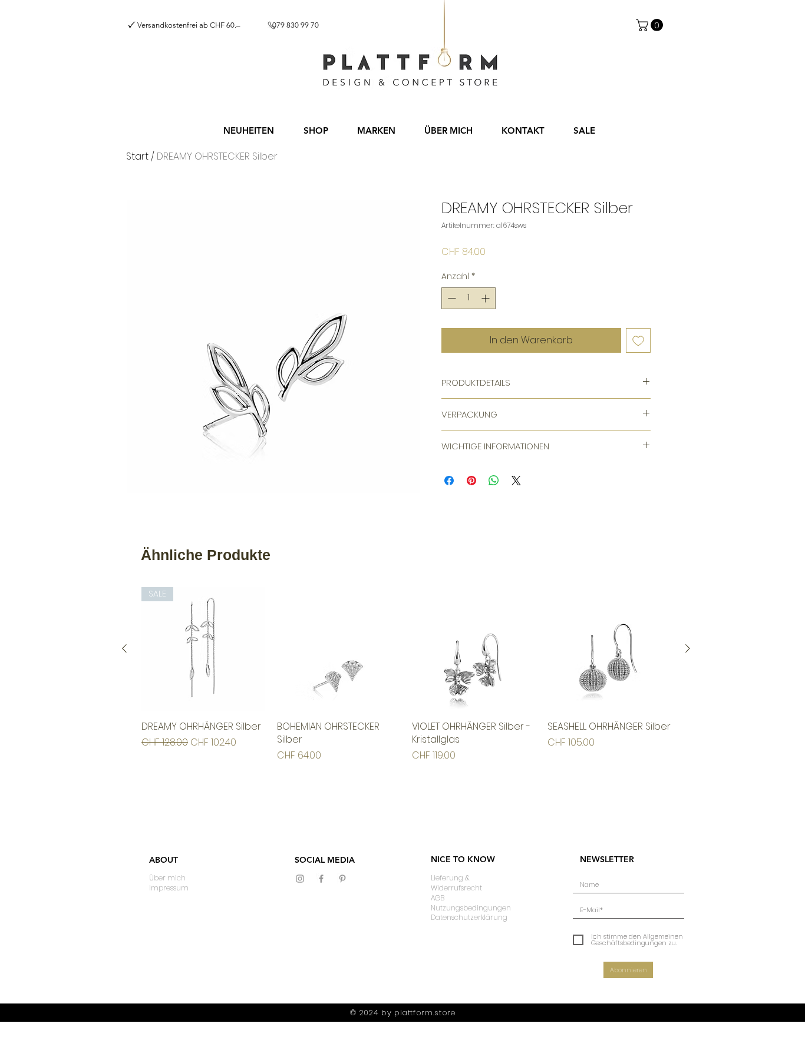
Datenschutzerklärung (469, 917)
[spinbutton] (468, 298)
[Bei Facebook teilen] (449, 480)
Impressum (169, 888)
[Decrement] (450, 298)
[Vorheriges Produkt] (124, 648)
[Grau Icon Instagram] (300, 878)
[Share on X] (516, 480)
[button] (315, 131)
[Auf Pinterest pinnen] (471, 480)
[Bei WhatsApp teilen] (494, 480)
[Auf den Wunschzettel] (638, 340)
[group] (406, 675)
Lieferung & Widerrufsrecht (456, 883)
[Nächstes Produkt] (688, 648)
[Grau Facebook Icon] (321, 878)
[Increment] (486, 298)
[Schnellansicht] (339, 649)
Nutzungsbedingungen (471, 908)
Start (137, 156)
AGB (437, 898)
